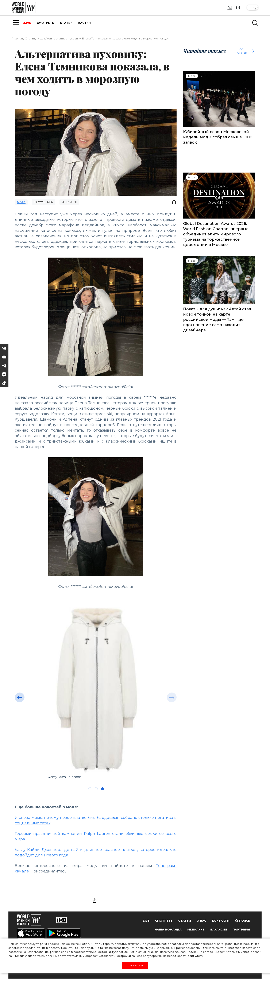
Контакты (221, 920)
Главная (17, 38)
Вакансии (218, 929)
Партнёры (241, 929)
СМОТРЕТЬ (45, 22)
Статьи (30, 38)
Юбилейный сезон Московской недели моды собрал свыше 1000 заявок (217, 137)
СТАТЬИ (66, 22)
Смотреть (164, 920)
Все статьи (242, 50)
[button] (19, 697)
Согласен (135, 965)
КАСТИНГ (85, 22)
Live (146, 920)
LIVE (27, 22)
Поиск (244, 920)
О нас (201, 920)
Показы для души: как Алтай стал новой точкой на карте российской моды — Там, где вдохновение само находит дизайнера (217, 319)
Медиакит (196, 929)
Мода (41, 38)
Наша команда (168, 929)
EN (237, 7)
